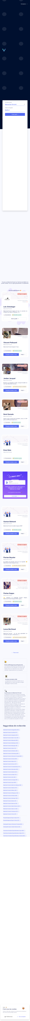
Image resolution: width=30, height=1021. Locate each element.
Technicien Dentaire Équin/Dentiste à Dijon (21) (13, 833)
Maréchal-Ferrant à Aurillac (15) (10, 732)
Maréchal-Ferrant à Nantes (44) (10, 787)
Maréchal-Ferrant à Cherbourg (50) (11, 753)
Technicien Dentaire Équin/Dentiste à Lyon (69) (13, 830)
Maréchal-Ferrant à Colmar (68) (10, 758)
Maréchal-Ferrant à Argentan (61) (10, 735)
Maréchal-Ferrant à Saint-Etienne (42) (11, 806)
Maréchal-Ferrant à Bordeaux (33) (10, 743)
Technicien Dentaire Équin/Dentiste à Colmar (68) (14, 835)
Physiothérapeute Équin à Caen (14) (11, 817)
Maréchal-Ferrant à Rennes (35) (10, 803)
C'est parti (14, 114)
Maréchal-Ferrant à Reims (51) (9, 800)
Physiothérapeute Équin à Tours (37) (11, 820)
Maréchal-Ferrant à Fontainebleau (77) (11, 766)
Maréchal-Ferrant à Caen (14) (9, 748)
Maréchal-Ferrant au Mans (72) (10, 774)
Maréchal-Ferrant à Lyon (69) (9, 782)
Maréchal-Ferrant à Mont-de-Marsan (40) (12, 785)
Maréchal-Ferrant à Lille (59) (9, 777)
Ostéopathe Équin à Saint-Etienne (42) (11, 826)
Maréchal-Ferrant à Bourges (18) (10, 745)
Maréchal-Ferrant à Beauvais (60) (10, 740)
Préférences (9, 1016)
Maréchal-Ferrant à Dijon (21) (9, 761)
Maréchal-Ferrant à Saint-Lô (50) (10, 808)
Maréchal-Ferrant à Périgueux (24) (10, 793)
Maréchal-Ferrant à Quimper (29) (10, 798)
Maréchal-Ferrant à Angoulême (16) (11, 729)
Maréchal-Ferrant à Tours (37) (9, 814)
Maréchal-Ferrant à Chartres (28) (10, 750)
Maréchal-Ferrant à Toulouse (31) (10, 811)
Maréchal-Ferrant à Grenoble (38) (10, 769)
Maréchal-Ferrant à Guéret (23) (10, 772)
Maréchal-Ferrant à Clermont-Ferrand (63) (12, 756)
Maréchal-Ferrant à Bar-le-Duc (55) (11, 737)
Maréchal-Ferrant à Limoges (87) (10, 779)
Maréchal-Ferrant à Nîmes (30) (10, 790)
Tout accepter (22, 1016)
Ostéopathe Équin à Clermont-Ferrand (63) (12, 824)
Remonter (16, 652)
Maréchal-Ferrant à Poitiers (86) (10, 795)
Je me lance (14, 496)
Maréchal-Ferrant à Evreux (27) (10, 764)
